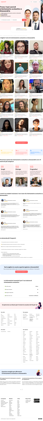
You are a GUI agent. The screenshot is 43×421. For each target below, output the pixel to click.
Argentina (31, 331)
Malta (24, 346)
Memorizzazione (32, 315)
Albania (24, 331)
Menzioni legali (3, 401)
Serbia (37, 356)
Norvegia (31, 350)
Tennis (10, 411)
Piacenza (2, 315)
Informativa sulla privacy (4, 402)
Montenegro (37, 347)
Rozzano (9, 322)
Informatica (10, 414)
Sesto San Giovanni (3, 323)
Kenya (37, 343)
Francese (10, 408)
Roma (18, 400)
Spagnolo (10, 409)
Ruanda (24, 356)
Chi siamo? (2, 400)
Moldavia (31, 347)
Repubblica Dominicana (31, 354)
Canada (24, 335)
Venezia (18, 410)
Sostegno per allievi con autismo (32, 317)
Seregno (15, 322)
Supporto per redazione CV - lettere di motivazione (31, 320)
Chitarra (10, 405)
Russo (10, 412)
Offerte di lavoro (3, 406)
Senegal (31, 356)
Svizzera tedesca (25, 360)
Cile (36, 335)
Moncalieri (15, 319)
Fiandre (31, 339)
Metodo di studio (25, 315)
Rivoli (1, 322)
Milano (18, 401)
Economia (10, 413)
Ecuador (37, 338)
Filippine (37, 339)
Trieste (18, 414)
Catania (18, 409)
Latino (10, 406)
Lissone (8, 319)
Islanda (31, 343)
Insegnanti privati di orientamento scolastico (7, 35)
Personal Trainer (11, 410)
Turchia (37, 360)
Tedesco (10, 407)
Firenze (18, 407)
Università (9, 331)
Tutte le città (19, 415)
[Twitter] (40, 418)
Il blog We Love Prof (28, 400)
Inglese (10, 401)
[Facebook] (38, 418)
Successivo (22, 389)
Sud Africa (24, 359)
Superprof (1, 35)
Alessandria (15, 35)
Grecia (30, 342)
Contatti (27, 402)
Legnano (2, 319)
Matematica (37, 315)
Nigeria (24, 350)
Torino (15, 315)
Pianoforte (10, 403)
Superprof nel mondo (3, 403)
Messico (24, 347)
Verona (18, 411)
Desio (8, 318)
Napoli (18, 402)
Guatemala (37, 342)
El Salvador (24, 339)
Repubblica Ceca (25, 354)
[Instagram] (41, 418)
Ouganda (37, 350)
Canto (10, 404)
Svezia (30, 359)
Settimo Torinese (10, 323)
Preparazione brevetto (25, 317)
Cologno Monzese (3, 318)
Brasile (30, 334)
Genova (18, 405)
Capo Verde (31, 335)
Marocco (31, 346)
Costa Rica (24, 338)
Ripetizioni (10, 402)
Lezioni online (3, 404)
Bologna (18, 406)
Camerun (37, 334)
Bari (17, 408)
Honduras (24, 343)
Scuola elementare (3, 331)
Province (2, 405)
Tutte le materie (11, 415)
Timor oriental (31, 360)
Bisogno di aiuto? (28, 401)
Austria (37, 331)
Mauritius (37, 346)
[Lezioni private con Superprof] (3, 1)
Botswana (24, 334)
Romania (37, 354)
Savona (9, 315)
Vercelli (15, 323)
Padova (18, 413)
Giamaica (24, 342)
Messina (18, 412)
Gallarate (15, 318)
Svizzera (37, 359)
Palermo (18, 404)
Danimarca (31, 338)
